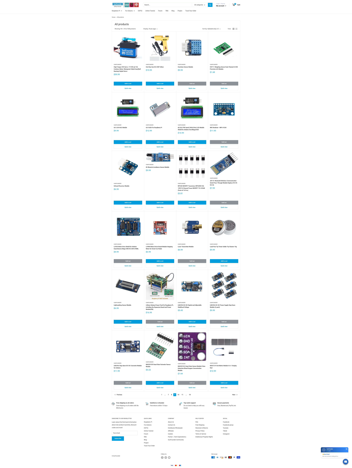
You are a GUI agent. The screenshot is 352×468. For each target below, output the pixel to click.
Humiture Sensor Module (185, 67)
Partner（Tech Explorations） (177, 437)
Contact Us (171, 425)
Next (233, 395)
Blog (173, 11)
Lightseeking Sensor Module (122, 305)
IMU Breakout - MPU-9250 (218, 127)
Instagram (226, 434)
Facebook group (228, 425)
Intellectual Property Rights (204, 437)
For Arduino (129, 11)
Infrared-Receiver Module (121, 186)
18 (190, 395)
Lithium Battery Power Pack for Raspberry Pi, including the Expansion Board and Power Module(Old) (159, 307)
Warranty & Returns (201, 428)
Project (180, 11)
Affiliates (171, 431)
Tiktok (225, 431)
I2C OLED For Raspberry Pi (154, 127)
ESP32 (140, 11)
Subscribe (118, 438)
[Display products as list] (236, 29)
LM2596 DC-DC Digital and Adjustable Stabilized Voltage (189, 306)
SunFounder (117, 64)
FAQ (196, 422)
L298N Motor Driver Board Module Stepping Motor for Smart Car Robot (159, 248)
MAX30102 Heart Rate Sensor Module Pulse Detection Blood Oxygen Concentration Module (191, 368)
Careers (170, 434)
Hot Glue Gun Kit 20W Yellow (155, 67)
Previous (119, 395)
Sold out (192, 83)
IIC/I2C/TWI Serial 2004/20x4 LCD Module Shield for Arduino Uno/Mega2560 (191, 128)
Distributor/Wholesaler (175, 428)
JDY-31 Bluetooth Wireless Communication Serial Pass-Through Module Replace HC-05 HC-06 (223, 183)
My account (220, 6)
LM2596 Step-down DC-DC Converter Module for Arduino (128, 367)
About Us (171, 422)
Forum (160, 11)
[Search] (210, 5)
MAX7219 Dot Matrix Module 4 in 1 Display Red (223, 367)
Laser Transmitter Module (186, 246)
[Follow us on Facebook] (162, 457)
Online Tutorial (150, 11)
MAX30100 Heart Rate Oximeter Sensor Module (158, 365)
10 (178, 395)
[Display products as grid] (233, 29)
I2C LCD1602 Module (120, 127)
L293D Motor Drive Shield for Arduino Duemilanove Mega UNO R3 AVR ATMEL (126, 248)
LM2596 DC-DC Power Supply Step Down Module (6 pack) (222, 306)
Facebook (226, 422)
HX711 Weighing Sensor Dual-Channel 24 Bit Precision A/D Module (224, 68)
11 (182, 395)
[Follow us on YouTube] (169, 457)
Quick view (128, 88)
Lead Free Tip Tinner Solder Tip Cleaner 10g (223, 246)
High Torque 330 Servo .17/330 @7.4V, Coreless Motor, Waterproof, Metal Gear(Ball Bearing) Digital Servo (127, 69)
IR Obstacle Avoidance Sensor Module (157, 167)
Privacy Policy (200, 431)
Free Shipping (199, 425)
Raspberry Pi (116, 11)
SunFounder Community (176, 440)
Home (113, 17)
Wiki (167, 11)
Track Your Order (190, 11)
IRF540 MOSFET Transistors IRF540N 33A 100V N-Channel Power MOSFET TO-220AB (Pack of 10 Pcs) (191, 188)
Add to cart (128, 83)
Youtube (225, 428)
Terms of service (200, 434)
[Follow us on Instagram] (165, 457)
